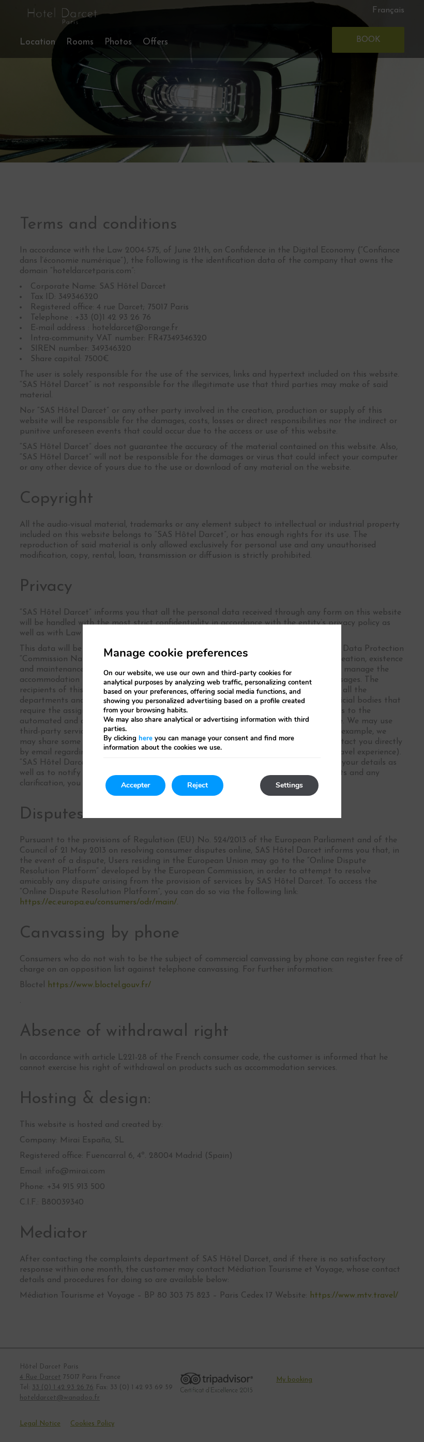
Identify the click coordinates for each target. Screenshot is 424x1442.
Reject (197, 785)
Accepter (135, 785)
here (146, 738)
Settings (289, 785)
